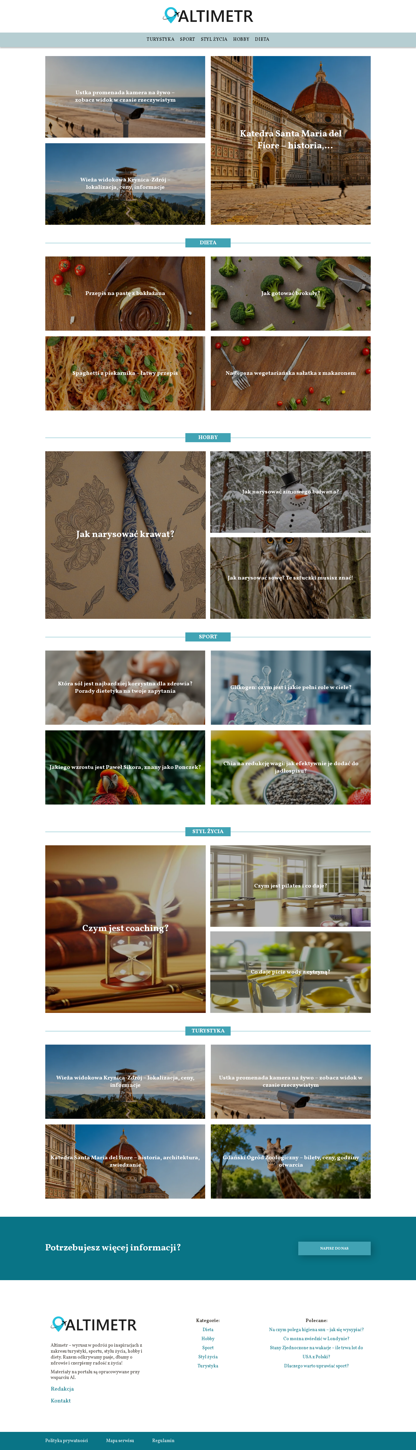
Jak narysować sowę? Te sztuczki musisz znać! (290, 578)
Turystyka (160, 40)
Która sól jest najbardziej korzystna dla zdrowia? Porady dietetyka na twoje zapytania (125, 687)
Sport (187, 40)
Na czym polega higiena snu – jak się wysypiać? (316, 1330)
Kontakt (61, 1401)
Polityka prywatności (66, 1441)
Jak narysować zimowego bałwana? (290, 492)
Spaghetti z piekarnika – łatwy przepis (125, 373)
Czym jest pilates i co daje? (290, 886)
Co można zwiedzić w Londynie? (316, 1339)
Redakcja (62, 1389)
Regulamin (163, 1441)
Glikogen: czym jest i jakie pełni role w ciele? (290, 687)
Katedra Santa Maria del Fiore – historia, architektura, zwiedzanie (291, 140)
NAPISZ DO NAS (334, 1248)
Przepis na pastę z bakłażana (125, 293)
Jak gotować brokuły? (290, 293)
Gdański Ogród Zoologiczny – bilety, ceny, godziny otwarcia (291, 1161)
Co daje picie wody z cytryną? (290, 972)
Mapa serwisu (120, 1441)
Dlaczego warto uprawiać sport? (316, 1366)
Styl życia (214, 40)
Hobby (241, 40)
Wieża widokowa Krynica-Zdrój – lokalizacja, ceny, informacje (125, 184)
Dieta (262, 40)
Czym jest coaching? (125, 929)
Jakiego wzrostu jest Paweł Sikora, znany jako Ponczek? (125, 767)
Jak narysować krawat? (125, 535)
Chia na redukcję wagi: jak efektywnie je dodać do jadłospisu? (291, 767)
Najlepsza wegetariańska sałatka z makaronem (291, 373)
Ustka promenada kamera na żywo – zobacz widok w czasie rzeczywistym (125, 96)
